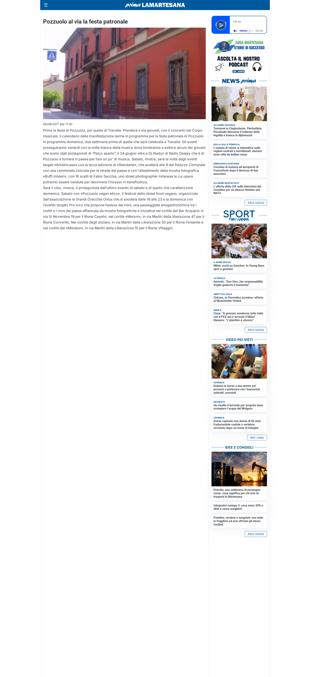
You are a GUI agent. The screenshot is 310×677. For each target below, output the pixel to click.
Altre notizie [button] (256, 202)
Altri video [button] (257, 437)
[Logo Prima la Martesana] (155, 5)
